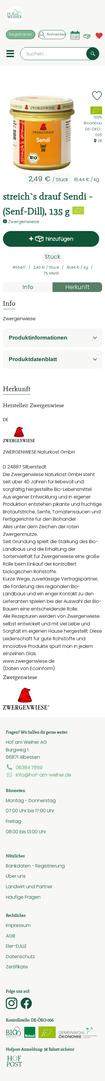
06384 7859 (29, 767)
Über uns (16, 876)
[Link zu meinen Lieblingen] (99, 35)
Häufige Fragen (23, 897)
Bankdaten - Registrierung (35, 865)
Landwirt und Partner (29, 886)
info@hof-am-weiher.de (43, 774)
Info (27, 287)
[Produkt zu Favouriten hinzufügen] (97, 95)
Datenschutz (20, 956)
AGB (10, 935)
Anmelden (56, 34)
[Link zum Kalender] (75, 35)
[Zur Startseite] (14, 16)
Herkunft (77, 287)
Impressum (18, 925)
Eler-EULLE (16, 946)
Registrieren (20, 34)
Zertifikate (17, 966)
